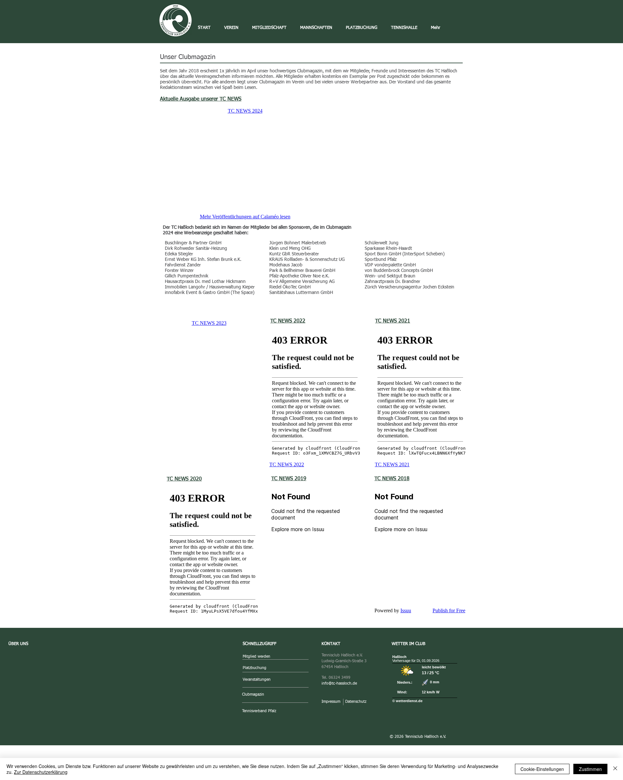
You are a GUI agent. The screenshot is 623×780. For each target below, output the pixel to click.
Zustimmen (590, 769)
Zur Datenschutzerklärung (40, 772)
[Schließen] (615, 769)
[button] (231, 27)
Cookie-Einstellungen (542, 769)
